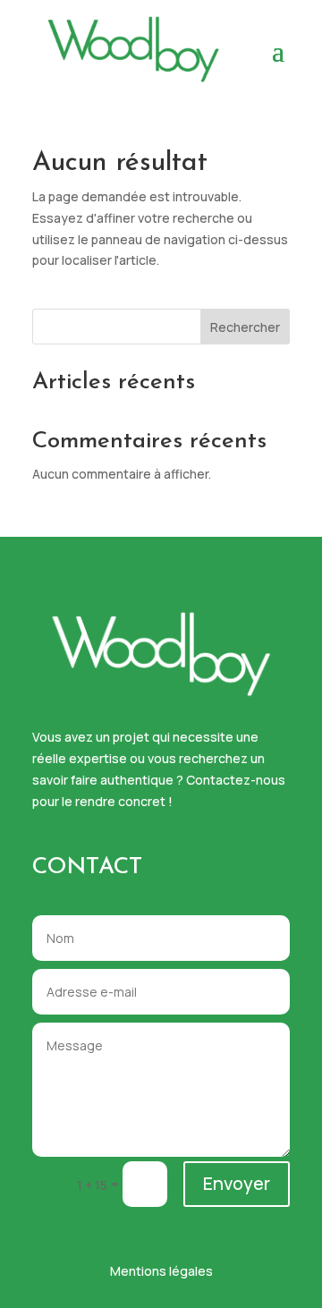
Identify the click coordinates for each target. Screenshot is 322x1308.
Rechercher (245, 327)
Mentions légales (161, 1270)
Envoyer (236, 1183)
